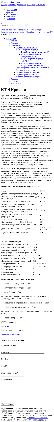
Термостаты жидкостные (26, 47)
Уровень (14, 79)
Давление (15, 43)
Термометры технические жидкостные (32, 68)
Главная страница (8, 30)
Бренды (10, 12)
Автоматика (16, 81)
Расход (14, 41)
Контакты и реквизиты (37, 418)
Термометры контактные (26, 74)
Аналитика (16, 83)
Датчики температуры (25, 70)
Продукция (12, 10)
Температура (35, 30)
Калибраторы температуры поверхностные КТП (32, 55)
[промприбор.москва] (10, 2)
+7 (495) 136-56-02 (36, 5)
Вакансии (11, 19)
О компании (12, 14)
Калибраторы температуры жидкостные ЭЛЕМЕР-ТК (32, 64)
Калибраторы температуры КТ (39, 32)
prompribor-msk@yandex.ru (13, 5)
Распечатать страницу (10, 335)
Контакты (11, 16)
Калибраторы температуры (12, 32)
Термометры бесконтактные (28, 72)
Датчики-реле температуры (28, 77)
